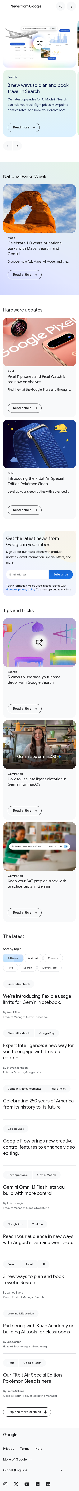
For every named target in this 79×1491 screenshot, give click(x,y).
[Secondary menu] (71, 6)
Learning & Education (21, 1313)
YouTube (37, 1224)
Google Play (46, 1033)
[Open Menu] (4, 6)
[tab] (13, 958)
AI (44, 1264)
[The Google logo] (10, 1435)
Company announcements (24, 1088)
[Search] (60, 6)
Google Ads (15, 1224)
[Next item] (17, 145)
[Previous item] (7, 145)
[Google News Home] (26, 6)
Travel (29, 1264)
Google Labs (16, 1128)
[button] (24, 127)
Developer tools (18, 1175)
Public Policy (58, 1088)
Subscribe (60, 574)
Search (12, 1264)
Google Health (32, 1362)
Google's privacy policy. (21, 589)
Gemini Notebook (19, 984)
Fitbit (11, 1362)
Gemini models (46, 1175)
